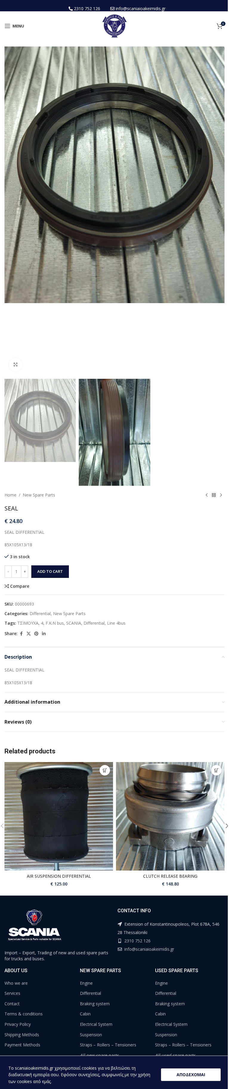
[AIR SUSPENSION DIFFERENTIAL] (58, 816)
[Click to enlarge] (15, 364)
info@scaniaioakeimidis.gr (140, 8)
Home (10, 495)
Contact (12, 1003)
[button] (10, 211)
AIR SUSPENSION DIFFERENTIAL (59, 876)
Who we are (16, 983)
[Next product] (221, 495)
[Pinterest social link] (36, 634)
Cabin (85, 1014)
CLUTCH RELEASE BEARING (170, 876)
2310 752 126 (87, 8)
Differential (40, 613)
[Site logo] (114, 25)
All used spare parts (175, 1055)
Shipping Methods (21, 1034)
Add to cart (50, 571)
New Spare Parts (39, 495)
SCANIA (73, 623)
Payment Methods (22, 1045)
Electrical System (96, 1024)
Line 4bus (116, 623)
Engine (86, 983)
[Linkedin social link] (43, 634)
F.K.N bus (55, 623)
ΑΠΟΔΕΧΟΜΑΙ (191, 1074)
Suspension (91, 1034)
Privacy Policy (17, 1024)
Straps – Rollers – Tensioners (108, 1045)
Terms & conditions (23, 1014)
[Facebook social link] (21, 634)
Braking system (95, 1003)
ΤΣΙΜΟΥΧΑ (27, 623)
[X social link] (29, 634)
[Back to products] (213, 495)
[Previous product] (206, 495)
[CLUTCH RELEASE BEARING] (170, 816)
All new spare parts (99, 1055)
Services (12, 993)
